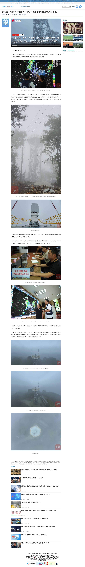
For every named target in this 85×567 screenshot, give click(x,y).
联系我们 (40, 553)
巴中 (55, 3)
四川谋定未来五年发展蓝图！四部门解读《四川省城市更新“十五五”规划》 (40, 486)
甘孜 (70, 3)
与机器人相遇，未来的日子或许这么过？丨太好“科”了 (35, 543)
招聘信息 (44, 553)
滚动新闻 (25, 6)
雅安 (58, 3)
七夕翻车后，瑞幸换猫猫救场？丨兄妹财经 (32, 478)
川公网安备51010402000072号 (40, 557)
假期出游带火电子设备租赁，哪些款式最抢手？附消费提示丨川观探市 (39, 469)
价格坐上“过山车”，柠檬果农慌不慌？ (31, 502)
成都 (12, 3)
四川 (21, 6)
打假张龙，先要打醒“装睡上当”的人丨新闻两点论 (34, 534)
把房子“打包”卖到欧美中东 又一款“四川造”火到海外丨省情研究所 (38, 526)
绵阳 (28, 3)
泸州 (22, 3)
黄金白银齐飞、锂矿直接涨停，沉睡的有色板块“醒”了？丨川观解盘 (38, 510)
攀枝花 (18, 3)
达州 (52, 3)
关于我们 (29, 553)
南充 (43, 3)
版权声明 (33, 553)
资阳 (64, 3)
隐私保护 (48, 553)
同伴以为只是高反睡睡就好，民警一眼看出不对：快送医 (35, 494)
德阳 (25, 3)
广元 (31, 3)
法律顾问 (51, 553)
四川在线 (16, 14)
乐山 (40, 3)
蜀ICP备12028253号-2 (29, 557)
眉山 (61, 3)
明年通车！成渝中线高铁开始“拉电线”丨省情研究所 (34, 518)
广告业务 (37, 553)
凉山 (73, 3)
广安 (49, 3)
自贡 (15, 3)
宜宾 (46, 3)
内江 (37, 3)
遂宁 (34, 3)
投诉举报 (55, 553)
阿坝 (67, 3)
